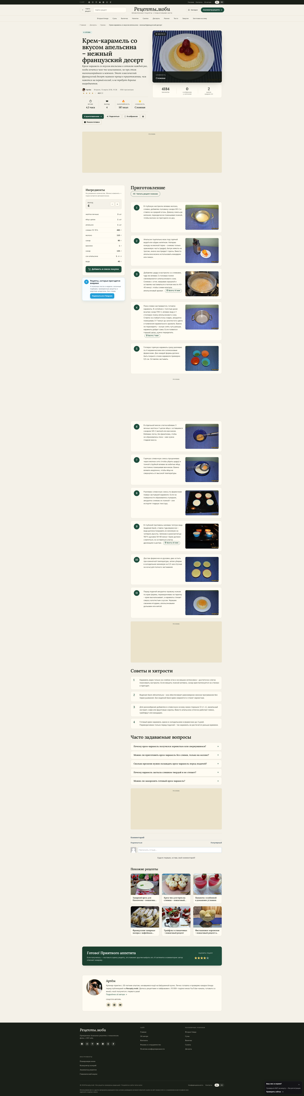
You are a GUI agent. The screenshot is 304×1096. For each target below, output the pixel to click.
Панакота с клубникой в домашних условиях (206, 899)
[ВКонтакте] (103, 2)
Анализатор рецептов (88, 1069)
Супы (115, 18)
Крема (88, 32)
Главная (143, 1032)
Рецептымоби (93, 1029)
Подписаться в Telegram (102, 296)
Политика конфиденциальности (152, 1049)
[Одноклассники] (107, 2)
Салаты (145, 18)
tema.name (138, 1085)
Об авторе (207, 2)
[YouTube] (100, 2)
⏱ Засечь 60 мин (171, 543)
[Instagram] (92, 2)
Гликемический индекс (88, 1074)
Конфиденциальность (195, 1085)
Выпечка (124, 18)
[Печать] (143, 116)
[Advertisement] (152, 152)
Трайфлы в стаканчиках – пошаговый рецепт (175, 931)
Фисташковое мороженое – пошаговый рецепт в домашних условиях (207, 933)
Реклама (191, 2)
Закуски (185, 18)
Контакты (199, 2)
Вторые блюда (102, 18)
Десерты (156, 18)
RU (217, 2)
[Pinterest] (96, 2)
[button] (187, 57)
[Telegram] (89, 2)
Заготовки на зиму (200, 18)
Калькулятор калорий (88, 1065)
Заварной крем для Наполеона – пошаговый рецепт (144, 900)
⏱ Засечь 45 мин (173, 291)
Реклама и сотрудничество (150, 1044)
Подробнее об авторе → (116, 994)
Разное (166, 18)
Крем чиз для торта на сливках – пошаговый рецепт (174, 900)
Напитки (135, 18)
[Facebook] (110, 2)
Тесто (176, 18)
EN (222, 2)
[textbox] (180, 850)
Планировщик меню (87, 1061)
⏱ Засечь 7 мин (152, 336)
